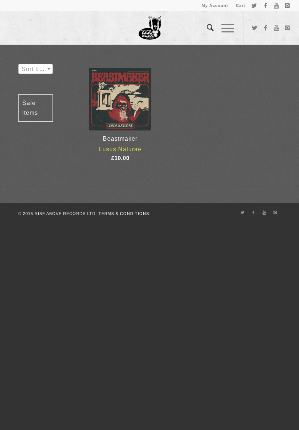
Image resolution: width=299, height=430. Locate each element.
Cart (240, 5)
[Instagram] (287, 5)
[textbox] (36, 69)
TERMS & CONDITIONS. (124, 213)
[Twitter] (254, 5)
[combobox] (35, 69)
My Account (215, 5)
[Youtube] (276, 5)
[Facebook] (265, 5)
